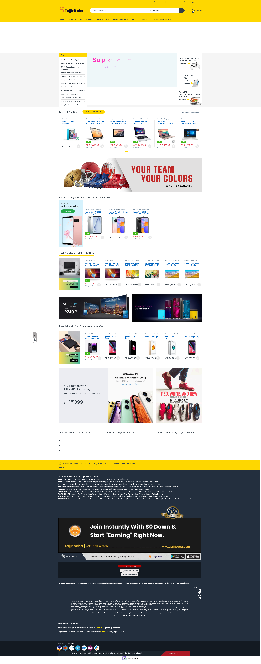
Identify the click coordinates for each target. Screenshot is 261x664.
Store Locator (160, 2)
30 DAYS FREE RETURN (66, 2)
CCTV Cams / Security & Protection (70, 68)
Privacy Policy (129, 613)
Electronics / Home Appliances (72, 60)
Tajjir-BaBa (127, 615)
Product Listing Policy (95, 613)
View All (82, 55)
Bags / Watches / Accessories (71, 97)
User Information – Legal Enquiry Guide (159, 613)
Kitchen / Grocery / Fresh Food (71, 73)
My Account (198, 2)
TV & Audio (88, 19)
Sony (86, 260)
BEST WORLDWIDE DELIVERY (85, 2)
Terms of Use (140, 613)
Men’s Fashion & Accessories (70, 87)
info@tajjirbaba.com (116, 632)
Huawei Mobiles (90, 209)
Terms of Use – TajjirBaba (69, 443)
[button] (126, 151)
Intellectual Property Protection (113, 613)
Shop (187, 2)
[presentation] (60, 133)
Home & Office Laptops (70, 119)
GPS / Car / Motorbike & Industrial (72, 105)
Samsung (127, 260)
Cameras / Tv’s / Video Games (71, 101)
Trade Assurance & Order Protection (73, 450)
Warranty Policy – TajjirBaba (70, 448)
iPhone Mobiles (89, 334)
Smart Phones (102, 19)
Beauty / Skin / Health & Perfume (72, 90)
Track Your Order (174, 2)
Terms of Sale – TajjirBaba (69, 445)
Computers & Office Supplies (70, 80)
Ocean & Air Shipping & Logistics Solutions (75, 453)
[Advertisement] (130, 37)
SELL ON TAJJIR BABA (129, 566)
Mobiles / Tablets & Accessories (71, 76)
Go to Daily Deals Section (190, 112)
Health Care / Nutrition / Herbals (72, 63)
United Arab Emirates (130, 574)
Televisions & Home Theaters (90, 261)
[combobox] (119, 10)
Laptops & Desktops (119, 19)
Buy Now (78, 146)
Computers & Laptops (68, 119)
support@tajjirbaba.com (111, 628)
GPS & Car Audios (75, 19)
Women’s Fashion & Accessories (71, 83)
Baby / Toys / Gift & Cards (69, 94)
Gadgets (63, 19)
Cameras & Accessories (139, 19)
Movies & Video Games (161, 19)
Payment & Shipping (67, 440)
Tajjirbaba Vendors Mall (130, 571)
